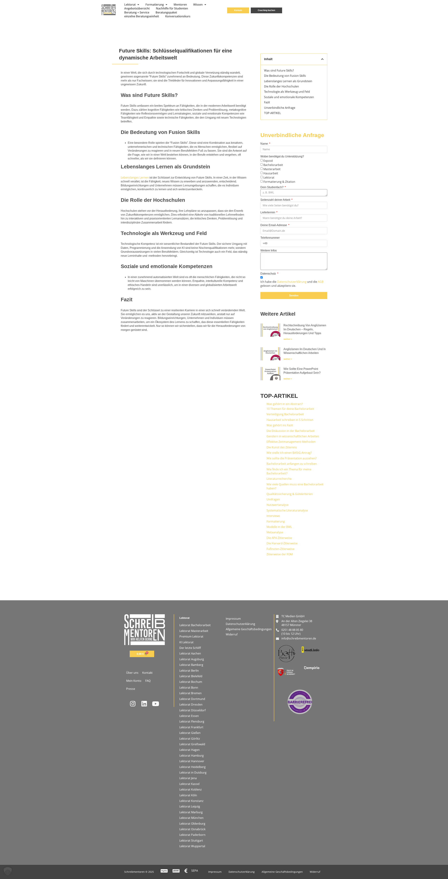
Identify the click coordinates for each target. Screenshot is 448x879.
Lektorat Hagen (189, 750)
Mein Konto (133, 681)
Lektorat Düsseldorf (192, 710)
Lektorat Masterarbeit (193, 631)
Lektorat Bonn (188, 687)
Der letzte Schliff (190, 648)
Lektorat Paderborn (192, 835)
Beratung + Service (136, 12)
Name (264, 143)
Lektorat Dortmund (192, 699)
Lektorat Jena (188, 778)
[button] (322, 59)
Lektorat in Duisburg (192, 772)
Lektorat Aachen (190, 653)
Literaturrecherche (279, 479)
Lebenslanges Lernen (135, 177)
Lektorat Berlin (189, 670)
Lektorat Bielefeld (190, 676)
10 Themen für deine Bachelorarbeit (290, 409)
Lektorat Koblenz (190, 789)
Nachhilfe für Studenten (172, 8)
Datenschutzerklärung (291, 282)
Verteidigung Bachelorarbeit (285, 414)
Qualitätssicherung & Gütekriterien (290, 494)
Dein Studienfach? (272, 187)
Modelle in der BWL (279, 527)
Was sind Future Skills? (279, 70)
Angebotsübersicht (137, 8)
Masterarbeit (272, 169)
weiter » (288, 338)
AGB (320, 282)
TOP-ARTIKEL (272, 113)
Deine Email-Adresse (274, 225)
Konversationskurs (177, 16)
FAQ (147, 681)
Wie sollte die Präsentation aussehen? (292, 458)
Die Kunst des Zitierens (282, 447)
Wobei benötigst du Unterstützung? (282, 156)
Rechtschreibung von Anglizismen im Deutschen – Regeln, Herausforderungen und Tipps (305, 329)
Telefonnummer (270, 237)
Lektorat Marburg (191, 812)
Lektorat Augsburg (191, 659)
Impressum (233, 619)
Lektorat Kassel (189, 784)
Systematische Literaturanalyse (287, 510)
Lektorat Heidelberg (192, 767)
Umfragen (273, 499)
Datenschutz (268, 273)
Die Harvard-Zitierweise (282, 543)
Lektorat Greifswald (192, 744)
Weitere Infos (268, 250)
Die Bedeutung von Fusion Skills (285, 76)
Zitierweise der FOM (280, 554)
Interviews (273, 516)
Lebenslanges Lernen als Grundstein (288, 81)
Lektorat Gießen (190, 733)
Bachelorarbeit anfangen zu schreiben (292, 464)
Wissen (198, 4)
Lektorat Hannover (191, 761)
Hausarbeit (270, 173)
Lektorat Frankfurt (191, 727)
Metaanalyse (275, 532)
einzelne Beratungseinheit (141, 16)
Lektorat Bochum (190, 682)
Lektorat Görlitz (189, 739)
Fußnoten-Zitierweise (280, 549)
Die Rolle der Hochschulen (281, 86)
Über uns (132, 673)
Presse (130, 689)
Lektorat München (191, 818)
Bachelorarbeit (273, 165)
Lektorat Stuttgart (191, 840)
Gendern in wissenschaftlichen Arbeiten (293, 436)
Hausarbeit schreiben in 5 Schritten (290, 420)
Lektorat (130, 4)
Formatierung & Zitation (279, 181)
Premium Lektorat (191, 636)
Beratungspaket (166, 12)
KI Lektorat (186, 642)
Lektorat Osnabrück (192, 829)
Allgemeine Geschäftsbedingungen (249, 629)
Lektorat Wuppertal (192, 846)
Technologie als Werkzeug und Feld (287, 92)
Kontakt (147, 673)
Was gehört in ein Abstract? (285, 404)
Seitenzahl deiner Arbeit (275, 199)
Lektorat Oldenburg (192, 823)
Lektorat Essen (189, 716)
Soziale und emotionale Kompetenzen (289, 97)
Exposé (268, 161)
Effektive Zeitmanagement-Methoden (291, 442)
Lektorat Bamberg (191, 665)
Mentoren (180, 4)
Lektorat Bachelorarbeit (195, 625)
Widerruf (231, 634)
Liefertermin (268, 212)
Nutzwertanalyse (278, 505)
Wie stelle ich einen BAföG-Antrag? (289, 453)
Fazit (267, 102)
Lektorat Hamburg (191, 755)
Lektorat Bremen (190, 693)
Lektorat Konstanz (191, 801)
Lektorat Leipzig (189, 806)
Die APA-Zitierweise (279, 538)
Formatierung (154, 4)
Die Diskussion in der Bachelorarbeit (291, 431)
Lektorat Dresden (190, 704)
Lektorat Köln (188, 795)
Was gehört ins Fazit (280, 425)
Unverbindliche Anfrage (279, 108)
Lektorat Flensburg (191, 721)
